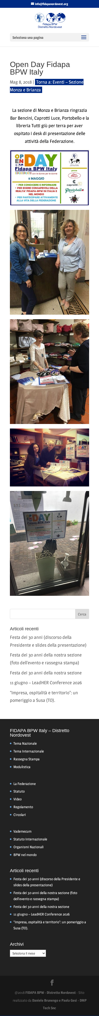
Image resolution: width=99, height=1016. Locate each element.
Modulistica (21, 767)
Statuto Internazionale (30, 839)
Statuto (19, 791)
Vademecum (22, 831)
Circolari (19, 814)
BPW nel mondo (25, 855)
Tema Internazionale (28, 751)
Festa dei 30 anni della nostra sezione (46, 672)
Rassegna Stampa (26, 759)
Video (17, 799)
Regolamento (23, 807)
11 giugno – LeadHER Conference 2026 (46, 682)
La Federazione (24, 783)
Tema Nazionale (25, 743)
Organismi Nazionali (28, 847)
